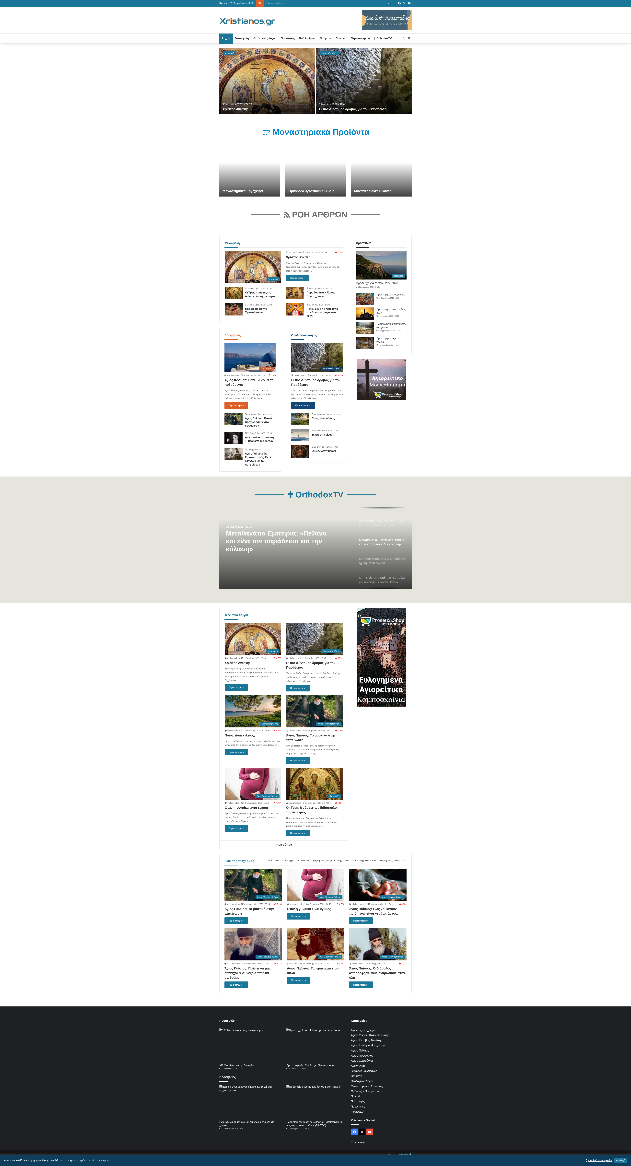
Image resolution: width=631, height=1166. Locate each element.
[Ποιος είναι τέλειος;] (300, 419)
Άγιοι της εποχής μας (239, 861)
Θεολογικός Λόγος (264, 38)
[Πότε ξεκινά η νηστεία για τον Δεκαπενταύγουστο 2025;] (295, 309)
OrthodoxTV (384, 38)
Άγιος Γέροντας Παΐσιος (389, 861)
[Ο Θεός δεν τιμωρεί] (300, 451)
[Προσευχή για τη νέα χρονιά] (365, 343)
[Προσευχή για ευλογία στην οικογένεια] (365, 328)
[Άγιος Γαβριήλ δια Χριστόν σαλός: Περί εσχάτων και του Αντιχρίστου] (233, 454)
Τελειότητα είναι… (323, 434)
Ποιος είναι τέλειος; (324, 418)
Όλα (270, 861)
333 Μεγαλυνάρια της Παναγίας (236, 1065)
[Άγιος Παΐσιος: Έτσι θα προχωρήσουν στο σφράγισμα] (233, 419)
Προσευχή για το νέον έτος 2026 (377, 283)
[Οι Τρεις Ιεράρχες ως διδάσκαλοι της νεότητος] (234, 293)
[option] (315, 81)
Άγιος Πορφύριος (362, 1055)
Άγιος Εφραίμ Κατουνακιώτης (370, 1035)
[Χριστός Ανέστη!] (267, 81)
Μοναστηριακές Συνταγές (367, 1086)
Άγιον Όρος (358, 1065)
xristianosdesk (294, 252)
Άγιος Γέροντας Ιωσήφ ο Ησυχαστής (360, 861)
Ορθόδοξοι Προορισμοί (365, 1091)
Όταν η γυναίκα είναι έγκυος (279, 3)
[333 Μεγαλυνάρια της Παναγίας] (249, 1045)
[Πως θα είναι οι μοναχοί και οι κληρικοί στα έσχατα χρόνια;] (249, 1102)
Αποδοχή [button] (620, 1160)
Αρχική (226, 38)
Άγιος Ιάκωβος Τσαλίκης (366, 1040)
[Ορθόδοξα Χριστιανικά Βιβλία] (315, 170)
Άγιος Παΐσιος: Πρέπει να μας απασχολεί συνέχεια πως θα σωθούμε (247, 973)
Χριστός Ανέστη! (235, 109)
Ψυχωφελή (242, 38)
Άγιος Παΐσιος (360, 1050)
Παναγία (341, 38)
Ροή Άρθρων (307, 38)
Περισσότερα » (297, 278)
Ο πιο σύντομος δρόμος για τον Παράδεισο (352, 109)
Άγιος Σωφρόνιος (362, 1060)
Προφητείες (232, 335)
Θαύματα (325, 38)
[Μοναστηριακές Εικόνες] (381, 170)
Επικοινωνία (358, 1142)
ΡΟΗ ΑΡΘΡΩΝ (318, 214)
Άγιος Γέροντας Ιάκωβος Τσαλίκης (327, 861)
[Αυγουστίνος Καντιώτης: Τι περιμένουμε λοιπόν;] (233, 438)
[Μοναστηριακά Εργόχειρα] (249, 170)
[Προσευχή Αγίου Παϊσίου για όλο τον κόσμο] (316, 1045)
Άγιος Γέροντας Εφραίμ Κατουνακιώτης (291, 861)
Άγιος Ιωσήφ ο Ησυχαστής (368, 1045)
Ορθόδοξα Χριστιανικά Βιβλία (311, 191)
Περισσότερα (359, 38)
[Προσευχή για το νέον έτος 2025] (365, 313)
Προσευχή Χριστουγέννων (390, 294)
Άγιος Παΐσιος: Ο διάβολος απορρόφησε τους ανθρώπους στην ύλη (377, 973)
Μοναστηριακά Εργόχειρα (243, 191)
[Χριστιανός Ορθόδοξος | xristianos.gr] (247, 21)
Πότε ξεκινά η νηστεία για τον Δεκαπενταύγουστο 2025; (322, 312)
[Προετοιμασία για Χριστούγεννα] (234, 309)
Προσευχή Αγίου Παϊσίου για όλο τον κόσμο (310, 1065)
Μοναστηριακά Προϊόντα (319, 132)
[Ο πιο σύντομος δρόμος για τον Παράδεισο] (364, 81)
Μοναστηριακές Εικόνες (372, 191)
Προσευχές (288, 38)
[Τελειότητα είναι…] (300, 435)
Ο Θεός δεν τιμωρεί (324, 451)
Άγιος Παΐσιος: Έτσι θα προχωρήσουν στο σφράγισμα (259, 422)
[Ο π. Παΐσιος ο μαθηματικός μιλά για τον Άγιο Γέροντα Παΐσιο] (315, 548)
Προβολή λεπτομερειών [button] (599, 1160)
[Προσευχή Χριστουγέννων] (365, 299)
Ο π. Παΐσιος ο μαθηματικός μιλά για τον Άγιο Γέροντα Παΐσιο (277, 537)
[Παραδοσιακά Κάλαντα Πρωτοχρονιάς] (295, 293)
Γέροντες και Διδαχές (364, 1071)
